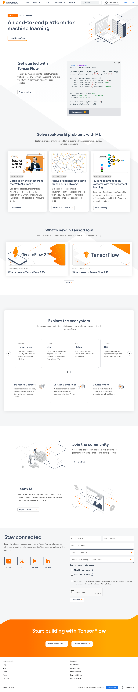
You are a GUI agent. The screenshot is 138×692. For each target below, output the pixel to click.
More (71, 3)
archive (7, 550)
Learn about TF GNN (62, 208)
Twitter (5, 675)
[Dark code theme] (115, 62)
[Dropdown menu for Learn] (40, 2)
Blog (4, 665)
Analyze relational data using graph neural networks (69, 182)
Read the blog (101, 208)
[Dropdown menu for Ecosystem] (64, 2)
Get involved (79, 462)
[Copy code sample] (119, 62)
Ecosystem (58, 3)
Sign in (133, 2)
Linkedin (48, 567)
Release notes (75, 668)
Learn (35, 3)
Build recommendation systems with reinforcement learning (110, 184)
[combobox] (91, 3)
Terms (5, 687)
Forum (8, 567)
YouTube (34, 567)
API (46, 3)
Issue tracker (74, 665)
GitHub (124, 3)
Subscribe (112, 687)
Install (27, 3)
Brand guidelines (76, 675)
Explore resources (27, 509)
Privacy (11, 687)
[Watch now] (27, 181)
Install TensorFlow (17, 38)
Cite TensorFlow (75, 678)
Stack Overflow (75, 672)
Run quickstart (77, 112)
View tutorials (25, 92)
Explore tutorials (81, 644)
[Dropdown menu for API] (49, 2)
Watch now (16, 208)
